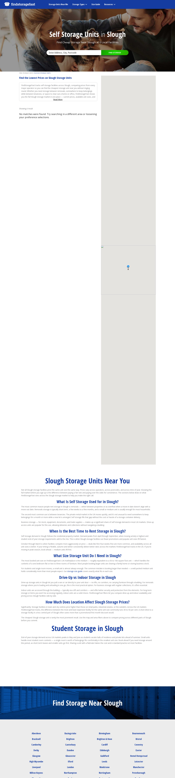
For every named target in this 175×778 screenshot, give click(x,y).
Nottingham (104, 772)
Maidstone (105, 767)
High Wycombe (36, 761)
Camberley (36, 744)
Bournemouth (138, 733)
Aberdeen (36, 733)
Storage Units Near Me (58, 4)
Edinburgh (104, 750)
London (70, 767)
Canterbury (70, 744)
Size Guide (95, 4)
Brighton (70, 739)
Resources (108, 4)
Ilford (70, 761)
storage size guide (74, 571)
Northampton (70, 772)
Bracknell (36, 739)
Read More (58, 99)
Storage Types (78, 4)
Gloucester (70, 755)
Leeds (104, 761)
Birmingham (104, 733)
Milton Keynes (36, 772)
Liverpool (36, 767)
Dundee (70, 750)
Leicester (139, 761)
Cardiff (104, 744)
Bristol (139, 739)
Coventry (139, 744)
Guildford (104, 755)
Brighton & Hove (104, 739)
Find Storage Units (26, 73)
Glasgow (36, 755)
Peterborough (138, 772)
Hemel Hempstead (138, 755)
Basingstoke (70, 733)
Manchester (138, 767)
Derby (36, 750)
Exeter (139, 750)
